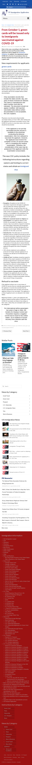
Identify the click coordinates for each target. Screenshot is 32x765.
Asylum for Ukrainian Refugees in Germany (17, 650)
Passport (5, 402)
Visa (4, 411)
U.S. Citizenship (7, 405)
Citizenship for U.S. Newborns (17, 467)
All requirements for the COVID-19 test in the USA (19, 429)
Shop (4, 554)
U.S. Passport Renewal (11, 640)
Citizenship (6, 616)
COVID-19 (5, 325)
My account (6, 547)
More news (5, 528)
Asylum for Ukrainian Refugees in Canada (16, 647)
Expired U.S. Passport (11, 637)
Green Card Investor (10, 576)
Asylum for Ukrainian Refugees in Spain (16, 659)
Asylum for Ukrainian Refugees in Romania (16, 657)
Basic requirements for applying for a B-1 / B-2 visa (19, 457)
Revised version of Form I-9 (16, 472)
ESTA (6, 600)
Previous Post (7, 331)
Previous (3, 362)
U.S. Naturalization (10, 630)
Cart (4, 540)
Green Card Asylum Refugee (13, 569)
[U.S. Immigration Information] (16, 12)
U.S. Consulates (9, 672)
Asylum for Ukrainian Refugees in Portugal (16, 655)
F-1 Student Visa (9, 601)
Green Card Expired (10, 572)
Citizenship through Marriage (13, 618)
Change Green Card (10, 562)
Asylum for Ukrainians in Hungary (14, 667)
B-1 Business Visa (10, 596)
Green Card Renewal (11, 579)
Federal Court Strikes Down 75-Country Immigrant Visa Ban (15, 510)
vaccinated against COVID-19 (7, 327)
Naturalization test (10, 633)
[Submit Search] (7, 7)
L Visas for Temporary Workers (13, 608)
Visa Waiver (8, 611)
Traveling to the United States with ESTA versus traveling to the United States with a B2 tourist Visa (15, 435)
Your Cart (23, 4)
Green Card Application (11, 584)
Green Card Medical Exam (12, 578)
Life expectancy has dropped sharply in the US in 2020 (19, 424)
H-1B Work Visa (9, 603)
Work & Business (7, 414)
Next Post (25, 331)
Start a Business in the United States (15, 559)
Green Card (9, 46)
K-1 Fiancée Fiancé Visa (11, 606)
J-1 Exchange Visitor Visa (12, 615)
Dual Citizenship (9, 620)
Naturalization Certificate (11, 632)
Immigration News (8, 545)
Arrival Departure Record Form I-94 (14, 593)
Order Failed (6, 550)
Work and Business (8, 556)
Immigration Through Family (17, 446)
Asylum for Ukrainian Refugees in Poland (16, 654)
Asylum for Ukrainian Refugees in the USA (16, 664)
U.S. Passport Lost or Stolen (12, 638)
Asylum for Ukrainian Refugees (13, 594)
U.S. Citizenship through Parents (14, 628)
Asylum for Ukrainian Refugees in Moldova (16, 652)
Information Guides (10, 671)
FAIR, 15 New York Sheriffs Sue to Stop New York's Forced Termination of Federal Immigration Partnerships (16, 492)
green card (27, 325)
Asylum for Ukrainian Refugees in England (16, 649)
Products (5, 552)
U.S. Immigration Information (11, 644)
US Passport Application (9, 701)
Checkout (6, 542)
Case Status (8, 589)
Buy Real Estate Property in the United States (17, 557)
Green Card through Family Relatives (15, 588)
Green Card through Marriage (13, 586)
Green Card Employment (12, 571)
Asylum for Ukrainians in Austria (13, 666)
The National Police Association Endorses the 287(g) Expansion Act (14, 482)
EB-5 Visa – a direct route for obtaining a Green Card (19, 452)
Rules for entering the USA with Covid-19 (18, 681)
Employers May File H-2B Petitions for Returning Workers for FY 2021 (19, 462)
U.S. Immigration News (17, 46)
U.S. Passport (7, 635)
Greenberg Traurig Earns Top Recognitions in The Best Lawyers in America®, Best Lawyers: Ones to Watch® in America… (15, 520)
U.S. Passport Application (12, 642)
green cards (6, 66)
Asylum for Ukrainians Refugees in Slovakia (17, 669)
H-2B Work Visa (9, 605)
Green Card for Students (11, 574)
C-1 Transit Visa (9, 598)
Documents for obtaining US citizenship (14, 684)
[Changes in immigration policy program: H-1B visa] (23, 347)
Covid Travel (6, 396)
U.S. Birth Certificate (10, 622)
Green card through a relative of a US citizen (15, 694)
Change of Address (10, 564)
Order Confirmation (8, 549)
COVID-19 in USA (21, 325)
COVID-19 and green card (12, 325)
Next (28, 362)
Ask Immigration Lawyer (9, 539)
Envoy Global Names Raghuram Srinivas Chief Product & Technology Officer (14, 502)
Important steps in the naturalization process (15, 699)
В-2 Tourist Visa (9, 613)
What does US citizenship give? (11, 693)
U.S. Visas (6, 591)
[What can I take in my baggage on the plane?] (8, 349)
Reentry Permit (9, 583)
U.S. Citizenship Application (12, 623)
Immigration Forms (10, 674)
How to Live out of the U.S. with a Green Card (17, 581)
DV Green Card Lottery (11, 567)
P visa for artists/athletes (11, 610)
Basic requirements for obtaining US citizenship (16, 682)
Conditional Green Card (11, 566)
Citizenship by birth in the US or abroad (17, 441)
